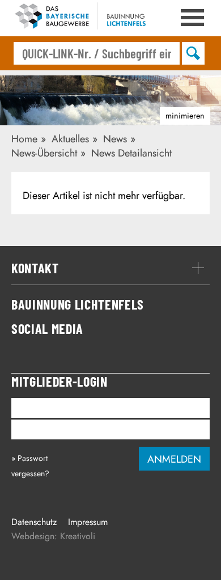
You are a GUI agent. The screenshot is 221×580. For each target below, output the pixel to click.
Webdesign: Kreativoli (53, 536)
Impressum (88, 521)
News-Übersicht (44, 153)
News (115, 139)
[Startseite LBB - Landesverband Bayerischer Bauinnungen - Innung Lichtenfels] (85, 18)
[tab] (110, 268)
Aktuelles (70, 139)
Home (24, 139)
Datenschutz (34, 521)
